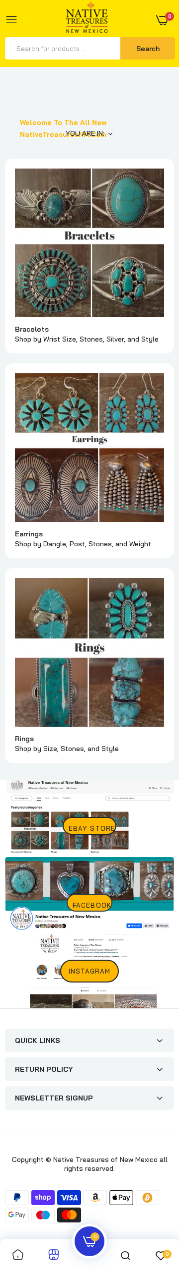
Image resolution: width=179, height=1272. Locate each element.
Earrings (29, 533)
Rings (24, 738)
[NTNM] (87, 20)
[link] (89, 243)
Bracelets (32, 329)
